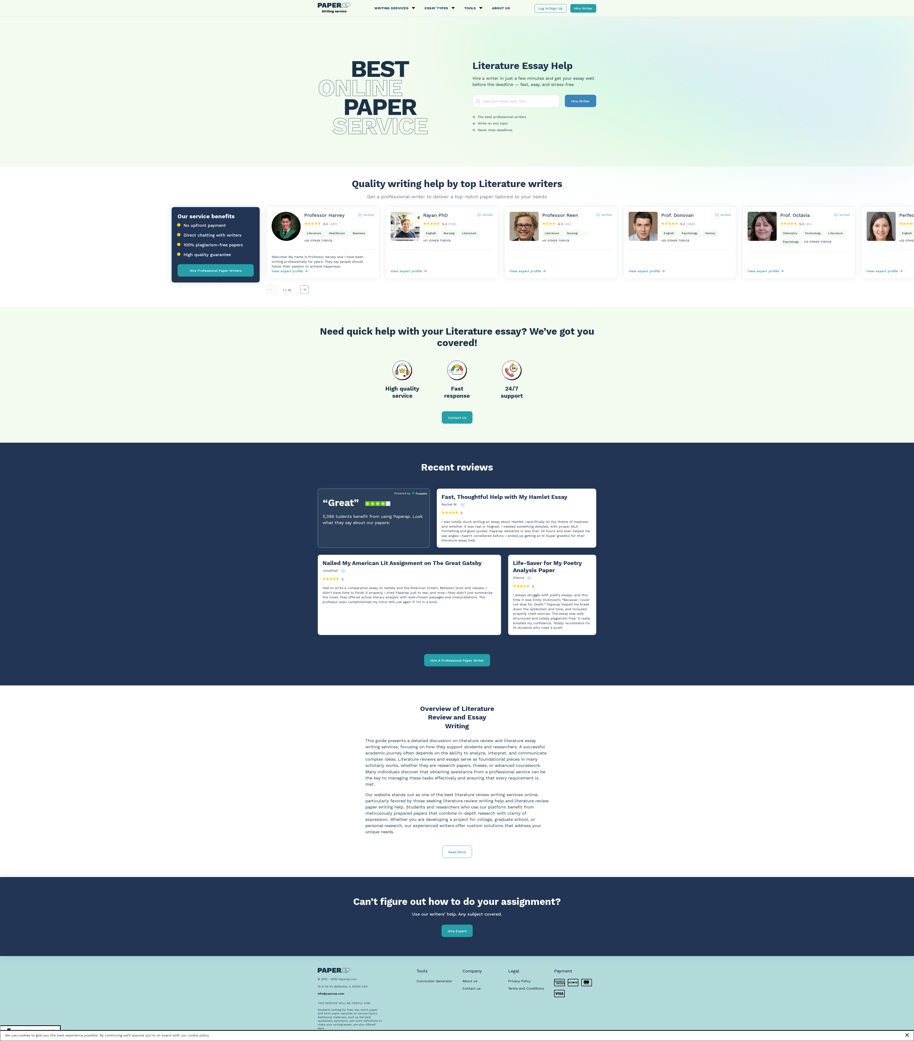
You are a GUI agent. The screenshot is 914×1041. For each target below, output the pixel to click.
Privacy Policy (519, 981)
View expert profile (287, 271)
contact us (457, 418)
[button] (304, 289)
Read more (457, 852)
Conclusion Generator (434, 981)
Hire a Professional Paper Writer (457, 660)
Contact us (471, 988)
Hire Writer (583, 8)
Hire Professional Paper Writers (216, 271)
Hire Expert (457, 931)
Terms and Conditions (526, 988)
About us (501, 8)
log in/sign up (550, 8)
